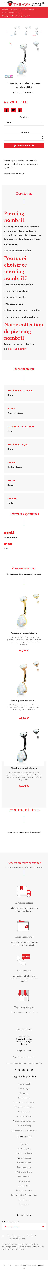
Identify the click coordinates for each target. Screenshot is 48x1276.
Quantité (24, 132)
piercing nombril (18, 349)
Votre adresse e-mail (10, 1222)
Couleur (24, 117)
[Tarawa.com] (24, 3)
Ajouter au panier (24, 145)
